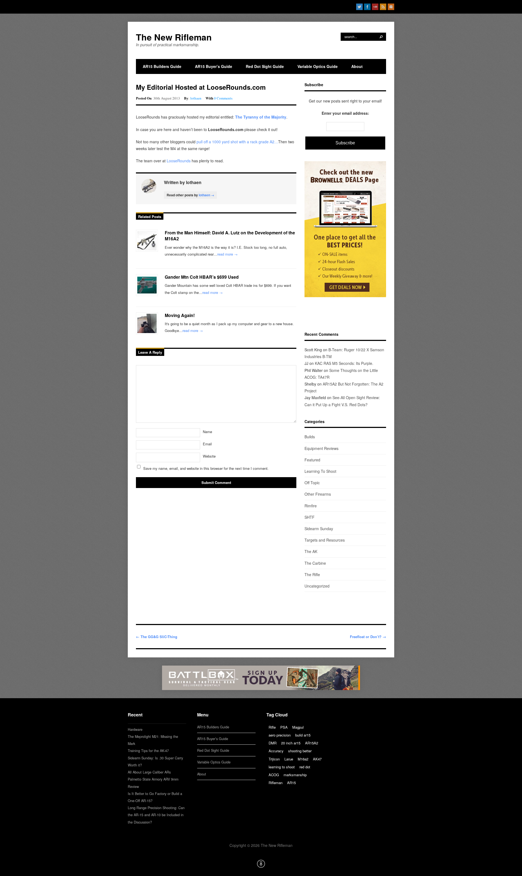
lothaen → (206, 194)
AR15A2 (311, 742)
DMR (272, 742)
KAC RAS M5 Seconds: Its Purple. (344, 363)
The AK (310, 551)
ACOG (274, 774)
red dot (304, 766)
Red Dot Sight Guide (265, 66)
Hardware (135, 729)
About (357, 66)
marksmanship (295, 774)
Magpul (298, 727)
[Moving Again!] (147, 323)
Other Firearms (317, 494)
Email (207, 443)
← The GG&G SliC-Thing (156, 636)
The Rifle (312, 574)
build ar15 (302, 735)
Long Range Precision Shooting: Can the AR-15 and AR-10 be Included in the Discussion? (156, 814)
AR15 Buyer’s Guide (213, 66)
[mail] (391, 7)
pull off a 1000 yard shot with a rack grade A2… (237, 141)
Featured (312, 459)
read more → (227, 254)
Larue (288, 759)
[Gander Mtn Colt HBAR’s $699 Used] (147, 285)
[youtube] (375, 7)
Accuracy (276, 750)
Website (209, 456)
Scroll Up (261, 864)
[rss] (383, 7)
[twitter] (359, 7)
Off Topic (312, 482)
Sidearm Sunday (318, 528)
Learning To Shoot (320, 471)
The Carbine (315, 563)
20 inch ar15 (290, 742)
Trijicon (274, 759)
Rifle (272, 727)
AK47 (317, 759)
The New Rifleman (174, 37)
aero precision (280, 735)
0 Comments (223, 98)
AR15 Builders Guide (162, 66)
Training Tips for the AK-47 (148, 750)
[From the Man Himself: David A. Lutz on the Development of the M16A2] (147, 241)
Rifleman (275, 782)
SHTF (309, 517)
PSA (284, 727)
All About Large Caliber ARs (149, 772)
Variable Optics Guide (317, 66)
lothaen (195, 98)
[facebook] (367, 7)
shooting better (300, 750)
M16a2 (303, 759)
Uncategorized (317, 586)
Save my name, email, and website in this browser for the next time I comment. (206, 468)
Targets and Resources (324, 540)
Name (207, 431)
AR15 (291, 782)
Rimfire (310, 505)
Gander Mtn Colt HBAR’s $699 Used (202, 277)
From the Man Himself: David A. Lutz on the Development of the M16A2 (230, 235)
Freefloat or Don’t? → (368, 636)
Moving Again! (180, 315)
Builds (309, 436)
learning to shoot (282, 766)
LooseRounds (178, 160)
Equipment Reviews (321, 448)
